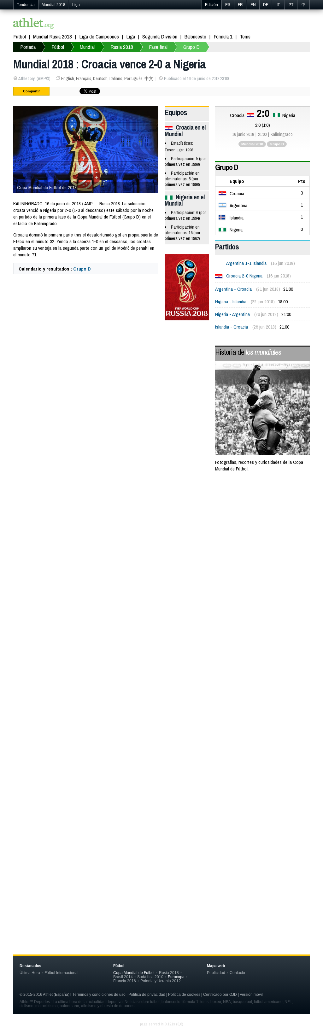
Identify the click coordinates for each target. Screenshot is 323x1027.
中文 (148, 78)
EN (253, 5)
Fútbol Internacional (61, 973)
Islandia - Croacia (231, 327)
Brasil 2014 (123, 977)
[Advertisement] (161, 528)
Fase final (158, 46)
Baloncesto (195, 36)
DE (265, 5)
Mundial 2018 (53, 5)
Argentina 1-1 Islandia (246, 263)
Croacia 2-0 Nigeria (244, 275)
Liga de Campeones (99, 36)
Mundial (87, 46)
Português (133, 78)
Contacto (237, 973)
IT (278, 5)
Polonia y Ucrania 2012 (160, 981)
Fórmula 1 (223, 36)
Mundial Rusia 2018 (52, 36)
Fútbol (19, 36)
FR (240, 5)
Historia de (248, 352)
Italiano (115, 78)
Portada (28, 46)
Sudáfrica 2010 (150, 977)
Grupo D (191, 46)
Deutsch (100, 78)
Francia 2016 (124, 981)
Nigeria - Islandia (230, 301)
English (67, 78)
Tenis (245, 36)
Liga (76, 5)
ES (227, 5)
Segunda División (159, 36)
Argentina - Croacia (233, 289)
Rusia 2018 (121, 46)
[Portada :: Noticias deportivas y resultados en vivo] (33, 24)
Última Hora (30, 973)
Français (83, 78)
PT (291, 5)
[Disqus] (161, 657)
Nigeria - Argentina (232, 314)
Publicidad (216, 973)
